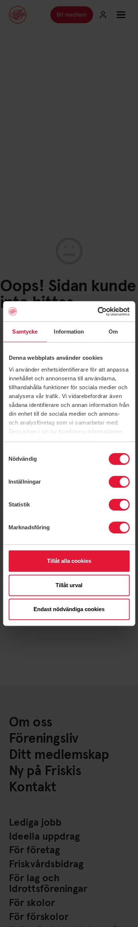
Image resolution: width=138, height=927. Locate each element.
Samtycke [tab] (25, 331)
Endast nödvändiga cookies (69, 609)
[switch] (119, 482)
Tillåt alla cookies (69, 561)
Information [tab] (69, 331)
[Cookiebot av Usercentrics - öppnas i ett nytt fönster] (98, 311)
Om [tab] (113, 331)
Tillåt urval (69, 585)
